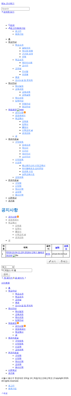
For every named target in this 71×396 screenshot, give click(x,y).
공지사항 (19, 112)
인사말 (25, 71)
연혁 (24, 57)
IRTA (48, 254)
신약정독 (19, 159)
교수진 (25, 65)
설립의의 (26, 48)
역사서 (25, 148)
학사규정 (19, 98)
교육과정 (19, 89)
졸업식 (25, 127)
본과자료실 (13, 180)
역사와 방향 (27, 51)
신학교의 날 (27, 130)
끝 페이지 (19, 278)
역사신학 (19, 189)
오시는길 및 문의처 (24, 80)
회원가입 (19, 34)
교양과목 (19, 177)
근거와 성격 (27, 54)
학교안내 (12, 42)
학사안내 (12, 83)
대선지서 (26, 154)
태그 (65, 261)
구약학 (18, 183)
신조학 (18, 162)
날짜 (57, 247)
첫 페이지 (8, 278)
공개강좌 (26, 133)
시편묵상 (12, 198)
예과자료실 (13, 139)
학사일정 (19, 86)
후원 (17, 77)
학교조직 (19, 59)
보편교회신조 (28, 174)
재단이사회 (27, 62)
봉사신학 (19, 195)
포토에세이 (20, 115)
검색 (6, 274)
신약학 (18, 186)
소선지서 (26, 156)
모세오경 (26, 145)
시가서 (25, 151)
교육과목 (26, 92)
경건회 (11, 201)
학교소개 (19, 45)
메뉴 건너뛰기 (7, 3)
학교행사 (19, 118)
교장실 (18, 68)
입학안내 (19, 101)
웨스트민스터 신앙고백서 (33, 165)
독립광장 (12, 109)
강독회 (25, 121)
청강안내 (26, 106)
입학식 (25, 124)
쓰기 (53, 261)
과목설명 (26, 95)
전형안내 (26, 104)
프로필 (25, 74)
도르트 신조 (27, 171)
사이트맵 (5, 283)
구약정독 (19, 142)
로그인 (18, 31)
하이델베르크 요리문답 (32, 168)
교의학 (18, 192)
